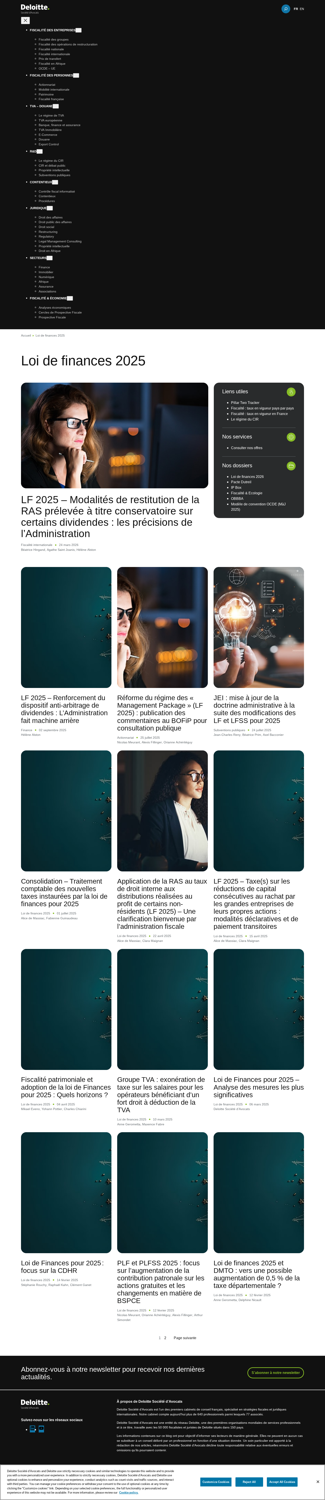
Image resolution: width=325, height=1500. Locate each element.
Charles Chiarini (75, 1109)
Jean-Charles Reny (227, 734)
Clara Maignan (152, 941)
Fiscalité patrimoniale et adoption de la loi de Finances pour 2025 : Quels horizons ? (66, 1086)
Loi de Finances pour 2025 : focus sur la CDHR (62, 1266)
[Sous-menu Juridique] (50, 208)
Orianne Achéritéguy (178, 742)
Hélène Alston (86, 549)
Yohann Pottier (52, 1109)
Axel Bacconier (273, 734)
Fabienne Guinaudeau (62, 918)
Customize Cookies (216, 1482)
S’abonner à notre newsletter (276, 1372)
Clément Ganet (80, 1285)
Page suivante (185, 1337)
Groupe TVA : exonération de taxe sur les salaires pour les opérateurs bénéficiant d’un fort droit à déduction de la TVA (161, 1094)
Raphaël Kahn (58, 1285)
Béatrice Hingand (33, 549)
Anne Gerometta (128, 1124)
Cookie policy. (128, 1492)
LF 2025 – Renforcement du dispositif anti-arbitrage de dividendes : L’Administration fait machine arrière (64, 709)
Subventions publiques (229, 730)
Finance (26, 730)
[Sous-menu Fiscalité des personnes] (76, 75)
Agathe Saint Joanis (61, 549)
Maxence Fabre (153, 1124)
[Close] (318, 1481)
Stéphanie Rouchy (34, 1285)
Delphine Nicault (250, 1300)
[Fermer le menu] (25, 20)
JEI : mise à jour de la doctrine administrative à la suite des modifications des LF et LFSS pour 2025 (255, 709)
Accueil (26, 335)
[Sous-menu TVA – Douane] (56, 106)
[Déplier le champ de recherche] (285, 8)
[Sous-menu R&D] (39, 151)
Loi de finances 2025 (35, 913)
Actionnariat (125, 737)
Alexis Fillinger (152, 742)
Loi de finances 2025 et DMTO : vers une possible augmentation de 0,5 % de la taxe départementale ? (257, 1274)
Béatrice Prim (251, 734)
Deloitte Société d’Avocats (232, 1109)
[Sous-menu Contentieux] (55, 182)
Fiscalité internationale (36, 545)
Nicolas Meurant (128, 742)
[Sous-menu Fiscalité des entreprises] (78, 30)
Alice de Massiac (32, 918)
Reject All (249, 1482)
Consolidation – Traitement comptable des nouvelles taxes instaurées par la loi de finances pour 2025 (64, 892)
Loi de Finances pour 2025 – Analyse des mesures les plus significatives (259, 1086)
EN (302, 9)
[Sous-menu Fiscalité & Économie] (70, 298)
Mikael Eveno (30, 1109)
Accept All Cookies (282, 1482)
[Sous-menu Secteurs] (49, 258)
